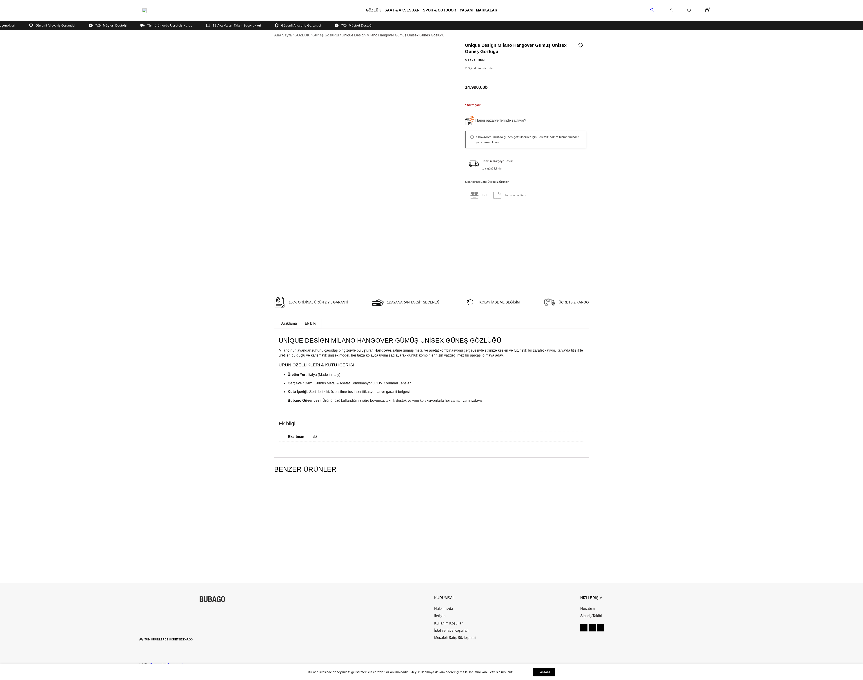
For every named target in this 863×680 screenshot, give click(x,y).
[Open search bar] (652, 10)
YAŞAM (466, 10)
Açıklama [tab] (289, 323)
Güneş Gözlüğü (325, 35)
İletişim (439, 616)
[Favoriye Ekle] (581, 45)
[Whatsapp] (600, 627)
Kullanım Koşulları (448, 623)
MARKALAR (486, 10)
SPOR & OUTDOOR (439, 10)
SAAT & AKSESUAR (402, 10)
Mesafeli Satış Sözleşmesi (455, 638)
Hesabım (587, 609)
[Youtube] (592, 627)
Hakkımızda (443, 609)
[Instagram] (583, 627)
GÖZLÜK (373, 10)
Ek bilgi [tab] (311, 323)
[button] (495, 120)
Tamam (544, 672)
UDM (481, 60)
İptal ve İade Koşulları (451, 630)
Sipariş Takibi (591, 616)
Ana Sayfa (283, 35)
